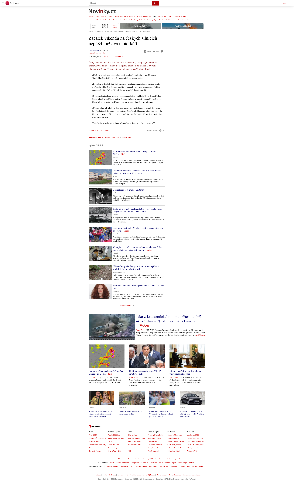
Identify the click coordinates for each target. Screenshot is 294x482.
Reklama (112, 475)
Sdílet (157, 51)
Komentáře (147, 16)
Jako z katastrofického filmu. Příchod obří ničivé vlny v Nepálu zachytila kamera (168, 319)
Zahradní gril (182, 463)
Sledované (191, 20)
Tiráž (126, 475)
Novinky (96, 50)
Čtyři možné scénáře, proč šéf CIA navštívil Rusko (145, 372)
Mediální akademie (137, 475)
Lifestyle (177, 16)
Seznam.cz (286, 3)
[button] (100, 157)
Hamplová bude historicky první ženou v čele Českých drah (138, 287)
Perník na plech (153, 451)
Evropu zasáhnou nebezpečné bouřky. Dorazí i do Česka (136, 153)
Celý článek (200, 335)
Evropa (115, 215)
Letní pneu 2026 (193, 435)
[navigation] (3, 3)
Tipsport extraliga (134, 441)
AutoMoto (103, 20)
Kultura (160, 16)
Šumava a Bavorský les (175, 441)
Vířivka (191, 463)
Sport (146, 20)
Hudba (115, 193)
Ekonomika (168, 16)
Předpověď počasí (134, 459)
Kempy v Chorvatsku (174, 435)
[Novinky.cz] (102, 12)
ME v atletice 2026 (134, 444)
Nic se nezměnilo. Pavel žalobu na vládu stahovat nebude (185, 372)
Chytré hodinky (184, 466)
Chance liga (132, 435)
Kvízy (151, 20)
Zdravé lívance (153, 441)
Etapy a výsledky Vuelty (116, 438)
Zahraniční (124, 16)
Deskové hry (163, 466)
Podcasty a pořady (135, 20)
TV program (172, 20)
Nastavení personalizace (192, 475)
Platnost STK (191, 451)
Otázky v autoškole (194, 448)
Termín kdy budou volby (97, 444)
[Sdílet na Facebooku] (160, 130)
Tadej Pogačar (113, 444)
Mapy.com (122, 459)
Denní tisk (181, 20)
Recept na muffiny (154, 438)
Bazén (112, 463)
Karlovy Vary (126, 137)
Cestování (117, 20)
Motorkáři (115, 137)
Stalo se (103, 16)
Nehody (107, 137)
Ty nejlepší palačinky (155, 435)
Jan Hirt (111, 441)
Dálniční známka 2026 (195, 438)
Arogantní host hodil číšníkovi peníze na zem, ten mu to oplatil (138, 229)
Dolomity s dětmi (173, 451)
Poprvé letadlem (173, 438)
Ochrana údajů (162, 475)
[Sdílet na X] (164, 130)
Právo (90, 50)
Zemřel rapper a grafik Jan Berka (128, 189)
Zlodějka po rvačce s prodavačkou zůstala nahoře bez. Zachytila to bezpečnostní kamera (138, 248)
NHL (129, 451)
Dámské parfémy (141, 466)
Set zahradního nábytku (167, 463)
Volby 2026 (93, 435)
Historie (124, 20)
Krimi (154, 16)
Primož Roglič (113, 448)
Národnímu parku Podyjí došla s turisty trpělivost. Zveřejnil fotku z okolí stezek (136, 268)
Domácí (110, 16)
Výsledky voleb (94, 441)
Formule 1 (132, 448)
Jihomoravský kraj (119, 272)
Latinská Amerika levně (175, 448)
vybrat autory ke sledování (97, 53)
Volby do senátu (94, 448)
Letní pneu (153, 466)
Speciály (157, 20)
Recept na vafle (153, 448)
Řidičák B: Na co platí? (195, 444)
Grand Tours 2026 (115, 451)
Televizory (173, 466)
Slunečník (144, 463)
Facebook (97, 475)
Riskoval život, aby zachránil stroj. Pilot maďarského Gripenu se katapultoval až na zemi (137, 210)
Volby (117, 16)
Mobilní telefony (112, 466)
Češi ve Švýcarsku (174, 444)
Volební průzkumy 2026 (97, 438)
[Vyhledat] (155, 3)
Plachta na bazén (122, 463)
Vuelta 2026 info (114, 435)
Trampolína (135, 463)
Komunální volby (95, 451)
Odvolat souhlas (175, 475)
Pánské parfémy (198, 466)
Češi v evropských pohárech (177, 459)
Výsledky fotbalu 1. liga (136, 438)
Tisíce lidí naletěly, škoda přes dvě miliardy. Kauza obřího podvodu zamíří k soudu (137, 172)
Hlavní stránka (94, 16)
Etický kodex (150, 475)
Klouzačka (153, 463)
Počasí (164, 20)
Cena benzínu (160, 459)
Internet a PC (93, 20)
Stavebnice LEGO (126, 466)
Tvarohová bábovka (155, 444)
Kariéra (120, 475)
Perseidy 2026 (148, 459)
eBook (149, 51)
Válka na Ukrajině (135, 16)
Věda (110, 20)
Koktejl (183, 16)
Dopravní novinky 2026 (195, 441)
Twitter (105, 475)
